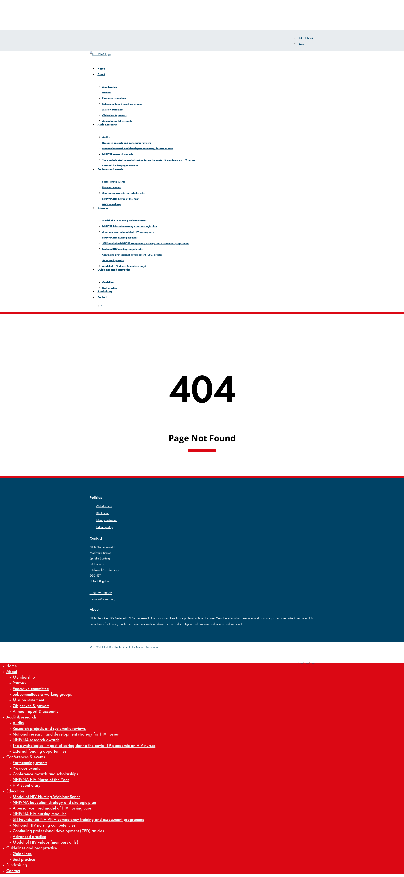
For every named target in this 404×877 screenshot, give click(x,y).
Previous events (26, 768)
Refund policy (104, 527)
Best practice (24, 859)
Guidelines (22, 853)
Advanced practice (29, 836)
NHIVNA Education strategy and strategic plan (54, 802)
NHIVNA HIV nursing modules (39, 813)
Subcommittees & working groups (42, 694)
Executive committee (31, 688)
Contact (13, 870)
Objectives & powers (31, 705)
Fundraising (16, 865)
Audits (18, 722)
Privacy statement (106, 520)
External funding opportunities (39, 751)
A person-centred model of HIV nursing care (52, 808)
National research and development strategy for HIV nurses (66, 734)
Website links (104, 506)
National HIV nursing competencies (44, 825)
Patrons (19, 683)
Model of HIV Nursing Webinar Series (46, 796)
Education (15, 791)
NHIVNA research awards (36, 740)
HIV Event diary (27, 785)
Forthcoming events (30, 762)
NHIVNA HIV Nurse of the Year (41, 779)
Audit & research (21, 717)
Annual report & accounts (35, 711)
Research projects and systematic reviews (49, 728)
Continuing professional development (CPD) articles (58, 831)
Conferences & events (25, 757)
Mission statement (28, 700)
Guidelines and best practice (31, 848)
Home (11, 666)
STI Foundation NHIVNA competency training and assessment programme (78, 819)
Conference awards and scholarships (45, 774)
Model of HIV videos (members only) (45, 842)
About (11, 671)
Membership (24, 677)
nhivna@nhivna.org (103, 599)
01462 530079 (102, 593)
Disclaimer (102, 513)
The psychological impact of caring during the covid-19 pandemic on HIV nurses (84, 745)
